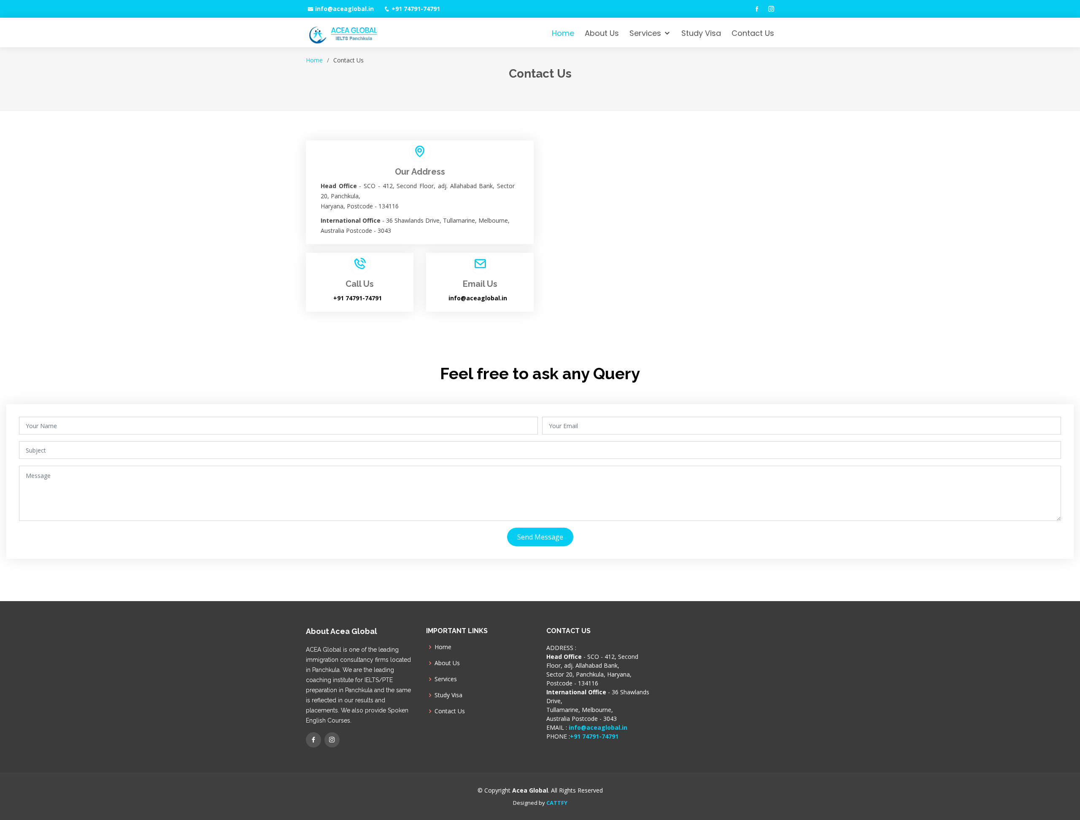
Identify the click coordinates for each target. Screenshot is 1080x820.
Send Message (540, 537)
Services (645, 33)
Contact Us (753, 33)
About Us (602, 33)
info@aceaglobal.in (344, 9)
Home (563, 33)
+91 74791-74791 (416, 9)
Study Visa (701, 33)
